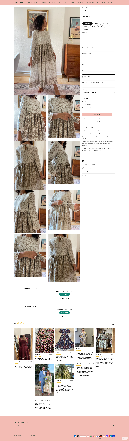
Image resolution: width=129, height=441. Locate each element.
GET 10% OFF (64, 224)
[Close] (83, 203)
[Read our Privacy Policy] (82, 234)
